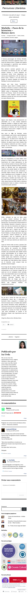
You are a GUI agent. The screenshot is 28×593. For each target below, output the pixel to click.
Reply (25, 418)
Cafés (18, 35)
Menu (13, 21)
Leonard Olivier (11, 429)
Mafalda (16, 318)
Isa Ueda (3, 35)
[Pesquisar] (24, 509)
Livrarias (22, 35)
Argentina (4, 318)
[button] (6, 153)
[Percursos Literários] (14, 2)
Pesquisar (4, 506)
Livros (2, 37)
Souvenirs (12, 37)
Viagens (16, 37)
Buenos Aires (10, 318)
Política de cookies (11, 587)
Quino (20, 318)
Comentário (21, 495)
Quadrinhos (6, 37)
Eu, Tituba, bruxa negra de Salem (17, 525)
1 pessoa (9, 453)
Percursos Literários (14, 8)
